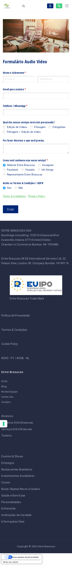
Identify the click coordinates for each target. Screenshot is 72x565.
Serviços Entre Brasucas (16, 429)
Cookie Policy (9, 343)
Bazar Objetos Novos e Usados (20, 489)
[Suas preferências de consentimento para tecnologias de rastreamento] (3, 423)
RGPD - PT (7, 358)
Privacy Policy (36, 196)
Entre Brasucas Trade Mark (27, 298)
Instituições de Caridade (16, 515)
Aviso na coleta (10, 562)
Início (4, 381)
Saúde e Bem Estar (13, 495)
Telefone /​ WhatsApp (21, 106)
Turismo (6, 435)
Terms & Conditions (14, 196)
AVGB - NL (23, 358)
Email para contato (21, 89)
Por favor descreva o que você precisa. (24, 140)
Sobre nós (7, 396)
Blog (4, 386)
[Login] (50, 5)
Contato (6, 402)
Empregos (7, 462)
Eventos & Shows (12, 456)
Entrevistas (8, 508)
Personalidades (11, 502)
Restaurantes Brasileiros (16, 469)
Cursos (5, 482)
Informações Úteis (13, 521)
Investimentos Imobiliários (17, 475)
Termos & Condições (14, 329)
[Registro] (59, 5)
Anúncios (7, 416)
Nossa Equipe (9, 391)
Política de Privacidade (15, 315)
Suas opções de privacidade (25, 557)
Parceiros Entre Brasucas (17, 422)
